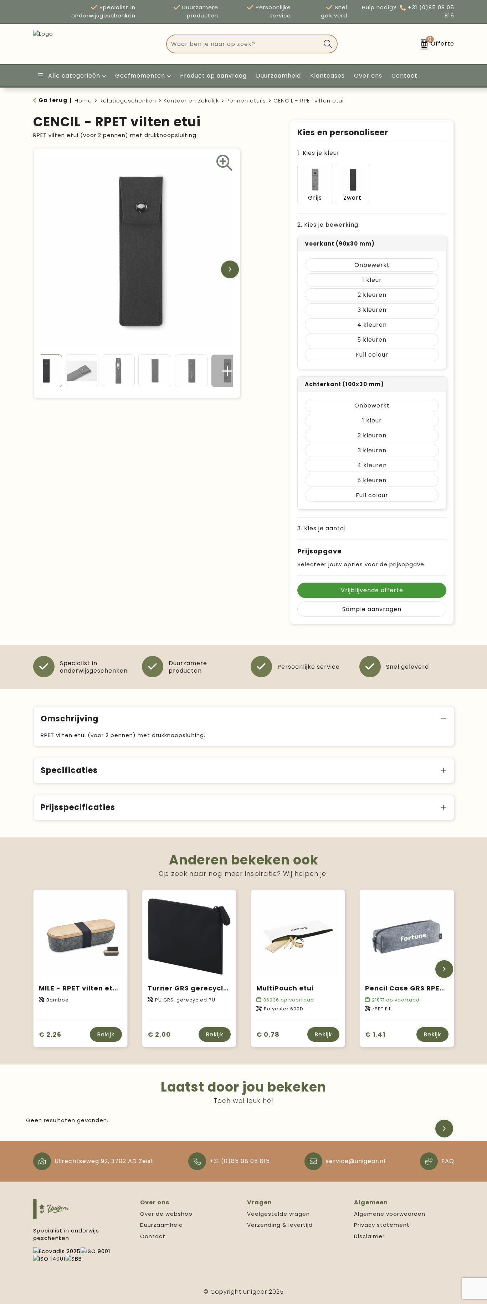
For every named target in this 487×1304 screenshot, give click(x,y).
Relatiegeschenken (127, 100)
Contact (152, 1236)
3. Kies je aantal (321, 528)
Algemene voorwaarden (389, 1214)
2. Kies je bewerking (327, 224)
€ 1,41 (375, 1034)
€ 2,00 (159, 1034)
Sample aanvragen (371, 609)
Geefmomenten (140, 76)
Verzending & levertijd (280, 1225)
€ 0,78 (268, 1034)
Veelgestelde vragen (278, 1214)
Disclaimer (369, 1236)
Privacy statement (382, 1225)
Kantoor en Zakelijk (191, 100)
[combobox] (244, 44)
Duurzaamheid (161, 1225)
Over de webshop (166, 1214)
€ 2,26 (50, 1034)
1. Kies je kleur (318, 153)
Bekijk (106, 1034)
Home (83, 100)
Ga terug (53, 100)
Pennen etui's (246, 100)
